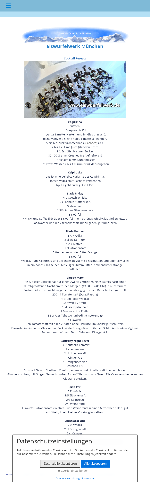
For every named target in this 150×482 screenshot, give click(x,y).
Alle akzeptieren (95, 463)
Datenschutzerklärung (67, 478)
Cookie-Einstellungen (74, 470)
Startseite (11, 474)
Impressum (88, 478)
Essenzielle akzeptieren (60, 463)
